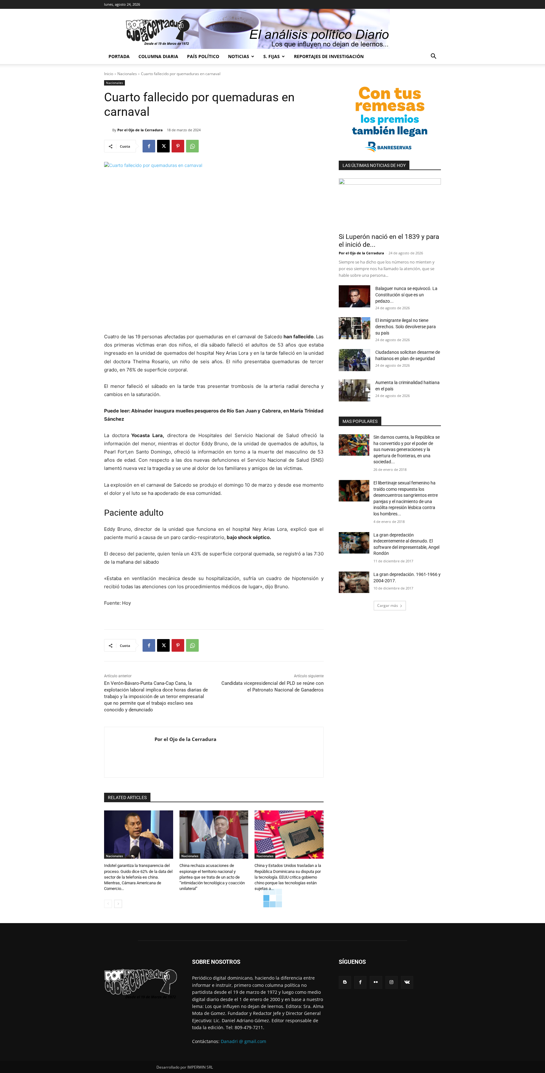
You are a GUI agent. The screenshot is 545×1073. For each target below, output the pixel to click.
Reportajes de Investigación (329, 56)
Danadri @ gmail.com (243, 1041)
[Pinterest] (178, 146)
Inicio (108, 73)
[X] (163, 146)
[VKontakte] (407, 982)
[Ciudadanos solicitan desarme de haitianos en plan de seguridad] (354, 360)
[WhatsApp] (192, 146)
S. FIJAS (271, 56)
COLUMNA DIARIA (158, 56)
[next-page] (118, 904)
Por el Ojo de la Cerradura (140, 129)
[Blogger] (345, 982)
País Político (203, 56)
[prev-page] (108, 904)
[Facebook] (149, 146)
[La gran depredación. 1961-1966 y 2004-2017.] (354, 582)
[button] (433, 57)
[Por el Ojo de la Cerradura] (108, 130)
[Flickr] (376, 982)
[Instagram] (391, 982)
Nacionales (127, 73)
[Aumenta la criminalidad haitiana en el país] (354, 390)
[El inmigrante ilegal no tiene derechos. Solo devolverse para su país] (354, 328)
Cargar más (387, 605)
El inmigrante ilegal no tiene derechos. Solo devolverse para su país (405, 326)
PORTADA (119, 56)
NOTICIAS (238, 56)
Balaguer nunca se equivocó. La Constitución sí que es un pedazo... (406, 295)
